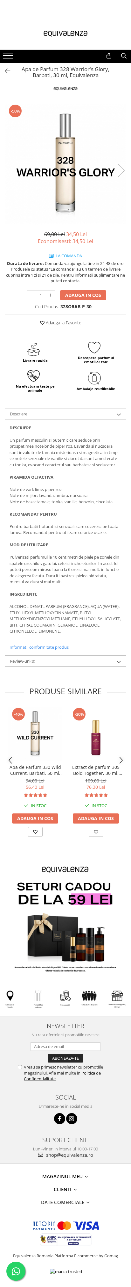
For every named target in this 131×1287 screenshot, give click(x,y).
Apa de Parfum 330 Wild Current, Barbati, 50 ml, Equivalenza (35, 770)
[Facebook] (59, 1118)
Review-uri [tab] (22, 661)
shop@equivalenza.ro (69, 1155)
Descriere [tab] (18, 414)
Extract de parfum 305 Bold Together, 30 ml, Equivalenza (96, 770)
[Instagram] (71, 1118)
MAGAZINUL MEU (63, 1176)
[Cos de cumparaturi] (109, 56)
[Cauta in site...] (124, 56)
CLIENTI (63, 1189)
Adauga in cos (83, 295)
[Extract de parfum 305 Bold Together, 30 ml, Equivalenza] (96, 734)
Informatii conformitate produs (39, 647)
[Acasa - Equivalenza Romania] (65, 34)
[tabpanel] (65, 164)
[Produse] (8, 57)
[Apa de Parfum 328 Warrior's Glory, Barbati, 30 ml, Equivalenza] (65, 164)
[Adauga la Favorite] (35, 832)
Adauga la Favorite (63, 323)
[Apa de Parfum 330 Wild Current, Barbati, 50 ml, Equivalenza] (35, 734)
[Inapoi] (5, 71)
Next (121, 170)
